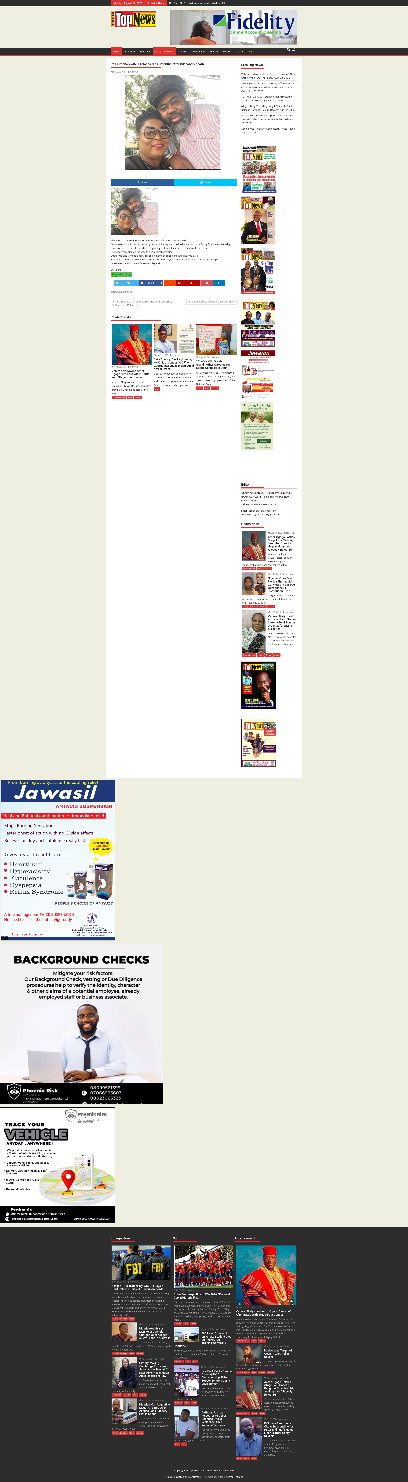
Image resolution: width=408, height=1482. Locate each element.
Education (117, 1395)
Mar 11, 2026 (210, 1408)
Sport (226, 51)
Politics (145, 51)
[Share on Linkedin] (219, 283)
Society (183, 51)
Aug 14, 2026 (147, 1400)
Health (214, 51)
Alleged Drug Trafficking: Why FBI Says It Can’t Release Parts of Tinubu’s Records (214, 3)
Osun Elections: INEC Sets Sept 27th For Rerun (210, 301)
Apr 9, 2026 (209, 1329)
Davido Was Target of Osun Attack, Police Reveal (268, 128)
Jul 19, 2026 (181, 1290)
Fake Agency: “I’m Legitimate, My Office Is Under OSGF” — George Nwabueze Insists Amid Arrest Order (268, 87)
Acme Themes (235, 1476)
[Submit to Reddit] (170, 283)
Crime (199, 388)
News (116, 51)
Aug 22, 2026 (120, 1281)
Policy (239, 51)
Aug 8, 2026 (271, 1419)
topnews (134, 71)
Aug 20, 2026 (147, 1324)
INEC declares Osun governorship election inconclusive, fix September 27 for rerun (142, 303)
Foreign (246, 606)
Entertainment (164, 51)
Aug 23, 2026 (120, 366)
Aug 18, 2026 (276, 533)
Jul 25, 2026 (275, 612)
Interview (199, 51)
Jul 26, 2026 (275, 574)
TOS (250, 51)
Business (130, 51)
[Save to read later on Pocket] (207, 283)
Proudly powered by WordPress (183, 1476)
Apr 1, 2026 (209, 1367)
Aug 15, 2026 (147, 1359)
